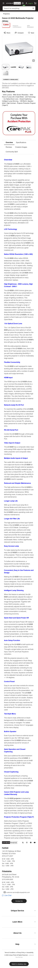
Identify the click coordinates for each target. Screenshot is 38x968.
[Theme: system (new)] (22, 3)
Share (8, 33)
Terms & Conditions (10, 952)
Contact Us (19, 901)
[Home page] (13, 3)
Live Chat (7, 895)
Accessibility (30, 952)
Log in (30, 3)
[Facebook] (30, 842)
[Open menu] (3, 3)
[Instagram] (27, 842)
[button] (35, 3)
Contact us (5, 85)
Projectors (6, 14)
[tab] (9, 142)
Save (32, 33)
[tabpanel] (19, 496)
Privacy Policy (21, 952)
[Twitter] (23, 842)
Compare (21, 33)
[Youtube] (34, 842)
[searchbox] (19, 8)
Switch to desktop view (19, 964)
